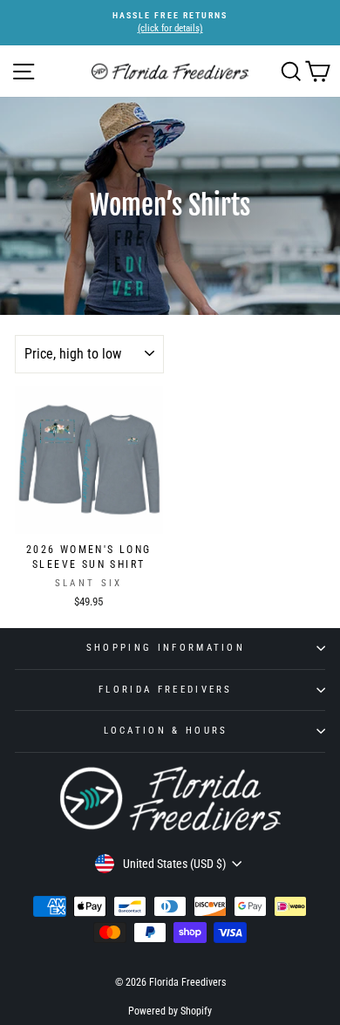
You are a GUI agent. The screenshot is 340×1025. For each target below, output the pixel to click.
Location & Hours (166, 730)
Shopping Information (165, 647)
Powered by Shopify (170, 1011)
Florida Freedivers (166, 689)
